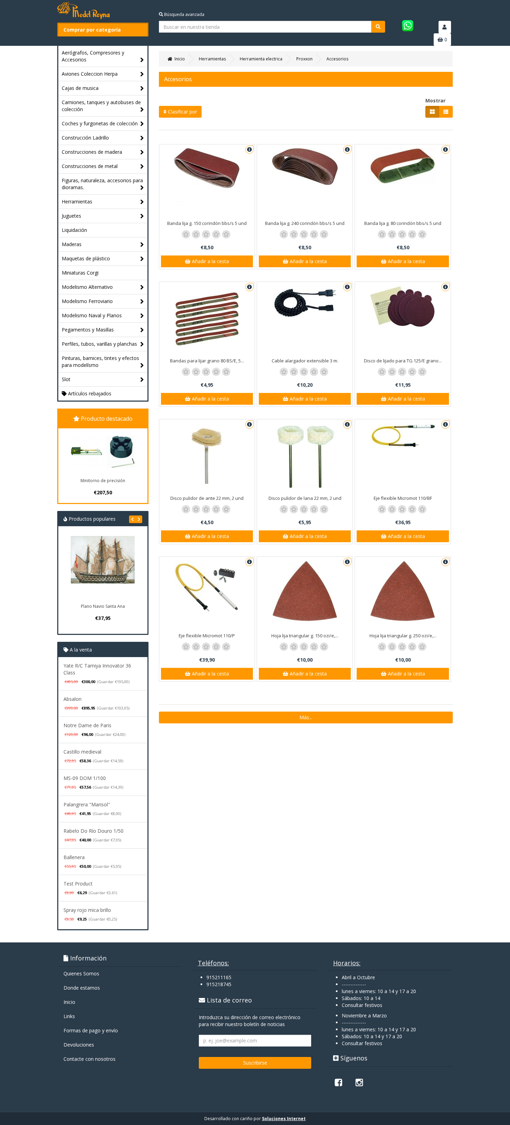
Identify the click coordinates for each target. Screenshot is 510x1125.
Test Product (78, 883)
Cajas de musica (80, 88)
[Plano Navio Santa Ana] (103, 568)
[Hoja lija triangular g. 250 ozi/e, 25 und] (402, 591)
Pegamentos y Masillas (88, 329)
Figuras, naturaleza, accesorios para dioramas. (102, 184)
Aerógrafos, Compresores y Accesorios (93, 56)
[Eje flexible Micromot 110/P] (207, 588)
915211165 (218, 977)
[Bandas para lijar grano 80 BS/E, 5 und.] (207, 318)
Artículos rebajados (89, 393)
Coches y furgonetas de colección (100, 123)
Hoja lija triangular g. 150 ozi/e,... (304, 635)
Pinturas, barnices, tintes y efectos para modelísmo (100, 361)
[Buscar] (378, 27)
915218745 (218, 984)
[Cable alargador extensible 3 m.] (304, 302)
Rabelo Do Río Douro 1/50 (93, 831)
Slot (66, 379)
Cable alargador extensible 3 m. (305, 361)
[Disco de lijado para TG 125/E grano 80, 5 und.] (402, 307)
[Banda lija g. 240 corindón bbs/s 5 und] (304, 166)
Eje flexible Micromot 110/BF (403, 498)
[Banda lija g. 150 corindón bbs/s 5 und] (207, 175)
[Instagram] (359, 1082)
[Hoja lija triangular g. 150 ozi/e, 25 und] (304, 591)
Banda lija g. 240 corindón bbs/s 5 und (305, 223)
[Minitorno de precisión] (103, 452)
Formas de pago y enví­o (90, 1030)
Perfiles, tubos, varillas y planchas (99, 344)
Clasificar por (182, 111)
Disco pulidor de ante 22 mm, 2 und (207, 498)
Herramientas (77, 201)
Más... (305, 717)
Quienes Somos (81, 973)
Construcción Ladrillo (85, 137)
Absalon (72, 699)
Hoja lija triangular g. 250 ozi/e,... (402, 635)
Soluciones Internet (284, 1119)
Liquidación (74, 230)
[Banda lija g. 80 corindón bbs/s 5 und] (402, 166)
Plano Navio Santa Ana (103, 606)
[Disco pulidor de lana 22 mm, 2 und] (304, 456)
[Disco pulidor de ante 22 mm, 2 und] (207, 456)
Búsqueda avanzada (183, 14)
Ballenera (74, 857)
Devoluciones (78, 1044)
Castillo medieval (82, 751)
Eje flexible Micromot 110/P (207, 635)
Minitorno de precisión (102, 481)
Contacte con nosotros (89, 1059)
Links (69, 1016)
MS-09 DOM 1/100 (84, 778)
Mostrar (435, 100)
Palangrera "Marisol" (86, 804)
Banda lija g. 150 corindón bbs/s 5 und (207, 223)
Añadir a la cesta (209, 261)
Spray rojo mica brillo (87, 910)
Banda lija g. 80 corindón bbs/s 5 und (402, 223)
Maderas (72, 244)
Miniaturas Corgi (80, 272)
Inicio (69, 1002)
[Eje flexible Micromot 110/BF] (402, 435)
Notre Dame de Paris (87, 725)
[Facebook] (338, 1082)
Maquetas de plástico (86, 258)
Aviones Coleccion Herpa (90, 73)
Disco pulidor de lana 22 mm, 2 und (305, 498)
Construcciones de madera (92, 152)
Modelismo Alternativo (87, 287)
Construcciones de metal (90, 166)
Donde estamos (81, 987)
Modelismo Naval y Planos (92, 315)
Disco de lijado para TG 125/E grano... (403, 361)
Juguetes (71, 215)
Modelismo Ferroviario (87, 301)
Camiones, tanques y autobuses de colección (101, 105)
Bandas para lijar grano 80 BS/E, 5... (207, 361)
